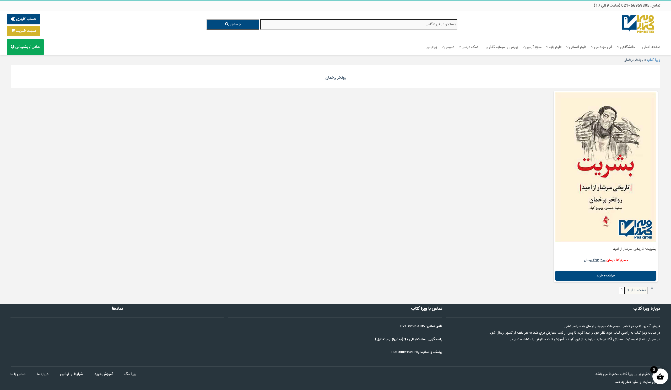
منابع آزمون (533, 47)
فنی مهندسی (603, 47)
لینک (569, 339)
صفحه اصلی (651, 47)
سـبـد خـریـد (25, 31)
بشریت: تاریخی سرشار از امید (634, 249)
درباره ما (42, 374)
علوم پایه (555, 47)
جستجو (235, 24)
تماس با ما (17, 374)
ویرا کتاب (653, 60)
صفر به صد (623, 382)
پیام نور (431, 47)
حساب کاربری (25, 19)
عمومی (449, 47)
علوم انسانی (578, 47)
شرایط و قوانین (71, 374)
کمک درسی (470, 47)
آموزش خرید (103, 374)
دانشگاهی (627, 47)
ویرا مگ (130, 374)
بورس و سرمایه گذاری (502, 47)
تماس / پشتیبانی (27, 47)
